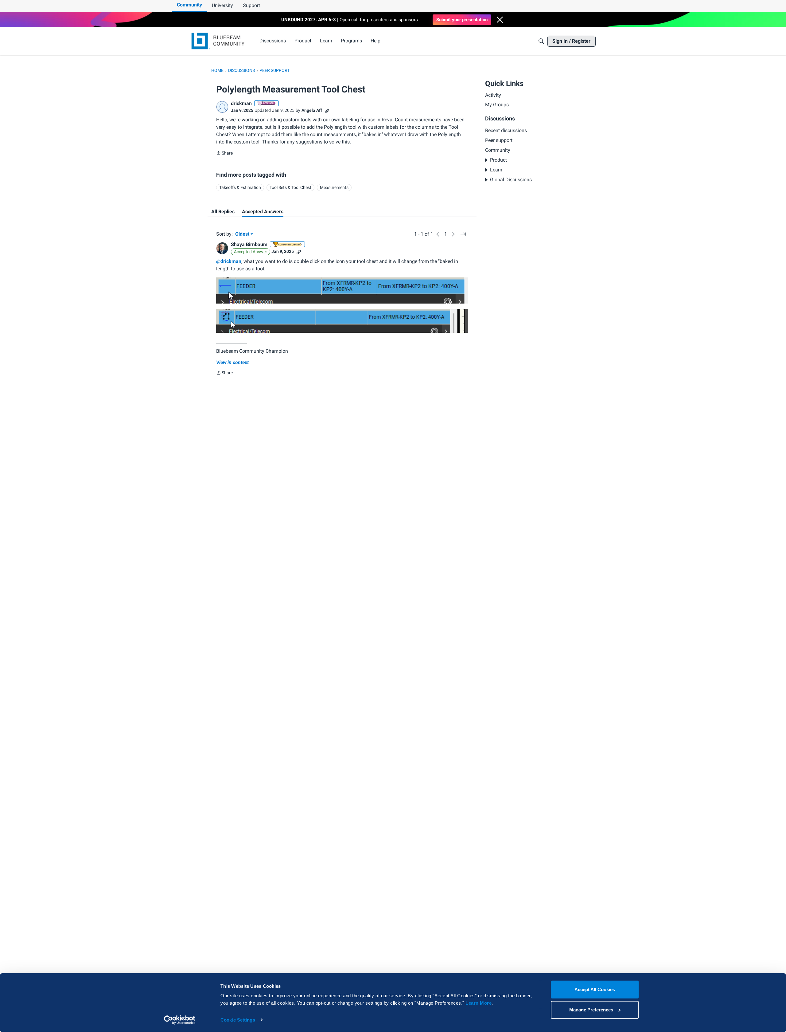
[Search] (541, 41)
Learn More (478, 1003)
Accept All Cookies (594, 989)
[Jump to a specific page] (463, 234)
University (222, 5)
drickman (241, 103)
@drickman (228, 261)
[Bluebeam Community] (219, 41)
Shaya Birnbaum (249, 244)
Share (224, 154)
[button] (500, 20)
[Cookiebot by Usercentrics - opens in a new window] (180, 1020)
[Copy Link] (327, 110)
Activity (493, 95)
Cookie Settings (237, 1019)
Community (189, 5)
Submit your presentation (462, 19)
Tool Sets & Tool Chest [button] (290, 187)
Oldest (243, 234)
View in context (232, 362)
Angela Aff (312, 110)
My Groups (497, 105)
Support (251, 5)
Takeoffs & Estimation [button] (240, 187)
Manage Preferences (591, 1009)
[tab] (223, 211)
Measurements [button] (334, 187)
